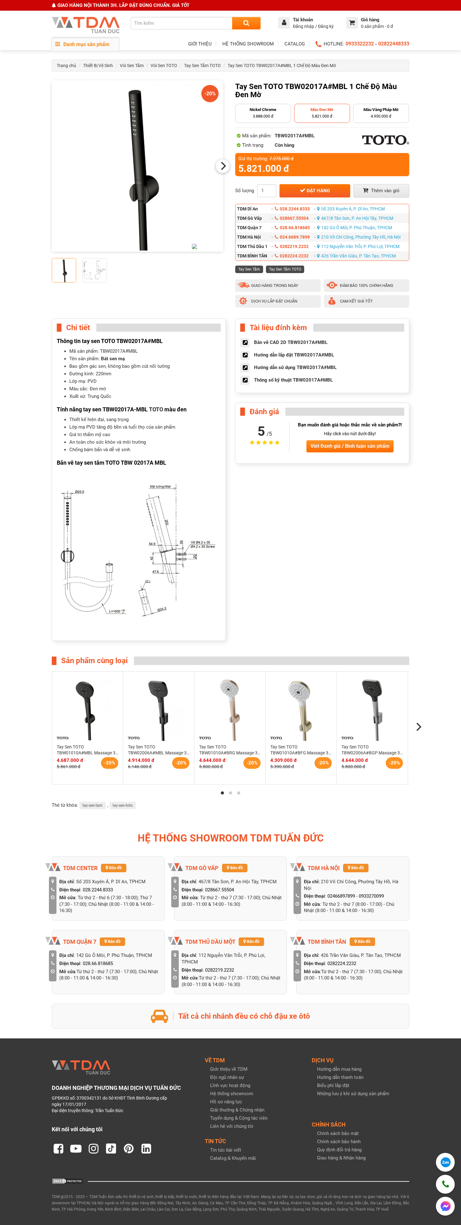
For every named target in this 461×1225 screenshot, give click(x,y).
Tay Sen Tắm (249, 269)
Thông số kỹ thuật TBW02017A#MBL (293, 380)
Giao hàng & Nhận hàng (341, 1158)
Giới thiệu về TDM (228, 1069)
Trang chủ (66, 65)
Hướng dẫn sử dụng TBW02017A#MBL (295, 367)
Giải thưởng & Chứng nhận (237, 1110)
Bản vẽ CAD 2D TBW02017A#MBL (290, 342)
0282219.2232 (294, 246)
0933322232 (360, 44)
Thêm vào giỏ (385, 190)
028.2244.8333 (295, 208)
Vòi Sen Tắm (132, 65)
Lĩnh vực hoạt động (230, 1085)
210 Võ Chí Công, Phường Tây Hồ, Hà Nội (360, 237)
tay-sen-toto (123, 805)
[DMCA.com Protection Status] (67, 1181)
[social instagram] (93, 1148)
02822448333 (393, 44)
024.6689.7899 (295, 237)
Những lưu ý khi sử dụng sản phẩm (353, 1093)
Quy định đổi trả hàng (339, 1150)
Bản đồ (115, 867)
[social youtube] (75, 1148)
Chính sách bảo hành (339, 1141)
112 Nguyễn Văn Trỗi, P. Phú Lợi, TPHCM (360, 246)
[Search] (246, 23)
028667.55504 (294, 218)
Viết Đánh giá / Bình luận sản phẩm (349, 446)
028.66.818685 (295, 227)
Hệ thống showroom (231, 1093)
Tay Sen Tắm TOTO (202, 65)
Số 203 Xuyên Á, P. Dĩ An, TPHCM (353, 208)
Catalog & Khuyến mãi (233, 1158)
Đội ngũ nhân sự (227, 1077)
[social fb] (58, 1148)
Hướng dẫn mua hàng (339, 1069)
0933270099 (371, 896)
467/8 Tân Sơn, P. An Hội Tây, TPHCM (357, 218)
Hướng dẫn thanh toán (340, 1077)
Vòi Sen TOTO (164, 65)
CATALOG (294, 44)
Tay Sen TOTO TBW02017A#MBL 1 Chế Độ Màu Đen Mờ (282, 65)
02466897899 (341, 896)
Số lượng (244, 190)
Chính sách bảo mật (338, 1133)
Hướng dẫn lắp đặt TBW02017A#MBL (294, 355)
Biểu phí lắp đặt (333, 1085)
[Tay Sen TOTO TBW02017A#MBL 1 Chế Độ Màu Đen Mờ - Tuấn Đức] (137, 166)
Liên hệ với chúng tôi (231, 1126)
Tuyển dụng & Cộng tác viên (239, 1118)
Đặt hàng (317, 190)
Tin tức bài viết (225, 1150)
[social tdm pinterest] (128, 1148)
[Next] (223, 166)
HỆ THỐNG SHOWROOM (248, 44)
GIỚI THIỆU (200, 44)
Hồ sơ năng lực (226, 1102)
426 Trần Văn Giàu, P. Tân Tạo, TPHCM (358, 255)
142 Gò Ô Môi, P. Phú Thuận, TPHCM (356, 227)
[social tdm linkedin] (146, 1148)
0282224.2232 (294, 255)
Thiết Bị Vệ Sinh (98, 65)
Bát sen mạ (113, 359)
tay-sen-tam (92, 805)
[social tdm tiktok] (111, 1148)
